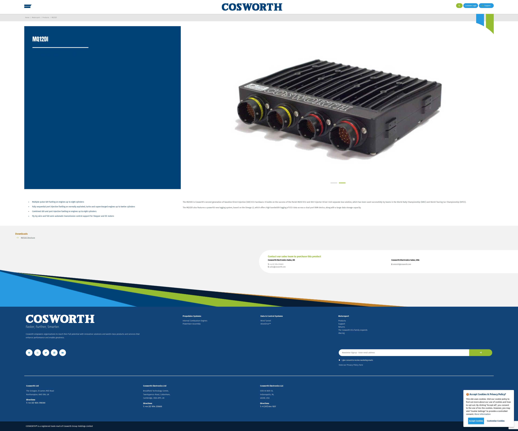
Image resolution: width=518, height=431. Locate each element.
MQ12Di (54, 17)
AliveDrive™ (265, 324)
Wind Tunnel (265, 321)
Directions (30, 400)
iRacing (341, 333)
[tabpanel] (337, 103)
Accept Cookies (476, 421)
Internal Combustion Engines (195, 321)
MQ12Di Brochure (28, 238)
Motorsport (36, 17)
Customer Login (470, 6)
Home (27, 17)
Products (45, 17)
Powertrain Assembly (192, 324)
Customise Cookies (496, 421)
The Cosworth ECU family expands (352, 330)
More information (482, 414)
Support (487, 6)
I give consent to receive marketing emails (357, 360)
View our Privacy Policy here (351, 365)
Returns (341, 327)
